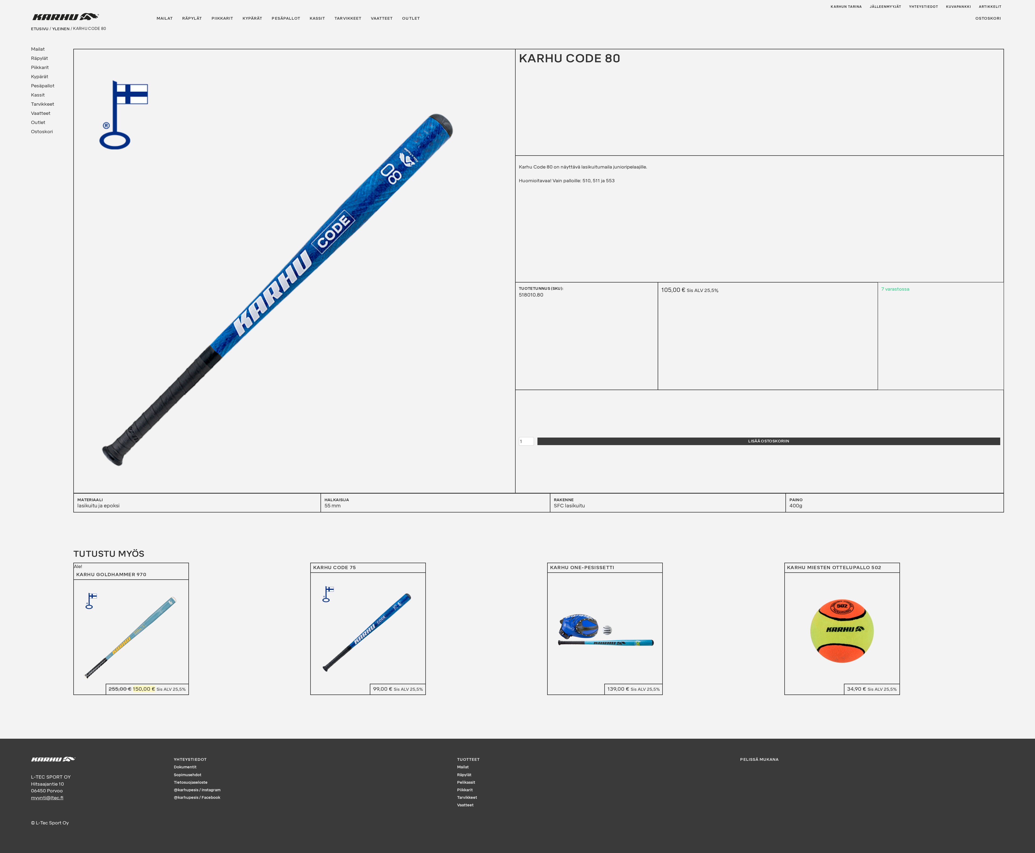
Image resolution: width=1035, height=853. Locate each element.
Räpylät (192, 18)
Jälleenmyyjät (885, 7)
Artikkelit (990, 7)
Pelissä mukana (759, 759)
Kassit (317, 18)
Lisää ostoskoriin (768, 441)
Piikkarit (222, 18)
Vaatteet (382, 18)
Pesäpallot (286, 18)
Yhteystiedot (924, 7)
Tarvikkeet (347, 18)
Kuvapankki (958, 7)
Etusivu (40, 28)
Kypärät (252, 18)
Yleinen (61, 28)
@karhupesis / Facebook (197, 797)
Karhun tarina (846, 7)
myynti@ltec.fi (47, 797)
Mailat (165, 18)
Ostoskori (988, 18)
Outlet (411, 18)
